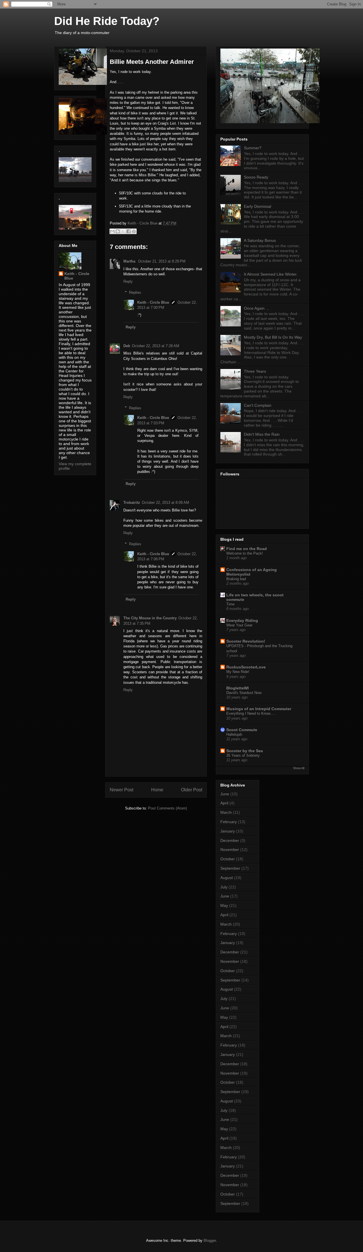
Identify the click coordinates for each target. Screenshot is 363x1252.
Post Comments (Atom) (167, 808)
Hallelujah (234, 734)
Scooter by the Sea (244, 750)
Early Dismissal (257, 206)
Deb (126, 346)
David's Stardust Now (243, 693)
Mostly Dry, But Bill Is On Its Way (273, 337)
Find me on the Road (246, 548)
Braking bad (236, 579)
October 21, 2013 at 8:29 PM (161, 261)
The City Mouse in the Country (150, 618)
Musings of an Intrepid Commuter (258, 708)
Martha (129, 261)
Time (230, 604)
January (227, 831)
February (228, 821)
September (230, 868)
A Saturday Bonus (260, 240)
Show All (298, 768)
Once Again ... (256, 308)
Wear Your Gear (239, 625)
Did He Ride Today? (106, 21)
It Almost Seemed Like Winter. (270, 274)
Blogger (210, 1240)
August (226, 877)
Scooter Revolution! (245, 641)
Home (157, 789)
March (226, 812)
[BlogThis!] (118, 231)
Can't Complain (257, 405)
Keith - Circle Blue (153, 302)
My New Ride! (237, 672)
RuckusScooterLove (246, 667)
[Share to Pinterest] (134, 231)
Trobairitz (131, 502)
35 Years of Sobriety (243, 755)
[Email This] (112, 231)
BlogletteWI (237, 688)
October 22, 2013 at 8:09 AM (165, 502)
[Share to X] (123, 231)
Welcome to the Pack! (244, 553)
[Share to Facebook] (128, 231)
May (224, 905)
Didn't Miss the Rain (262, 434)
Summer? (252, 148)
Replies (135, 292)
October (227, 859)
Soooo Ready (256, 177)
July (223, 887)
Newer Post (121, 789)
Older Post (191, 789)
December (229, 840)
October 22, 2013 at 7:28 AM (155, 346)
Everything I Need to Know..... (251, 713)
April (224, 803)
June (224, 794)
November (229, 849)
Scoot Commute (241, 729)
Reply (128, 281)
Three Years (255, 371)
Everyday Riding (242, 620)
